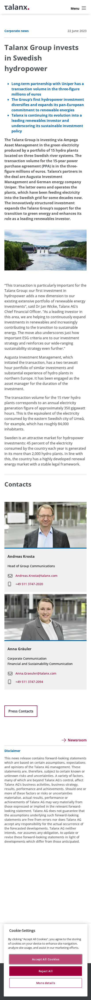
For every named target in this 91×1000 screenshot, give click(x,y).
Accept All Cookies (45, 959)
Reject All (46, 971)
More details (45, 983)
